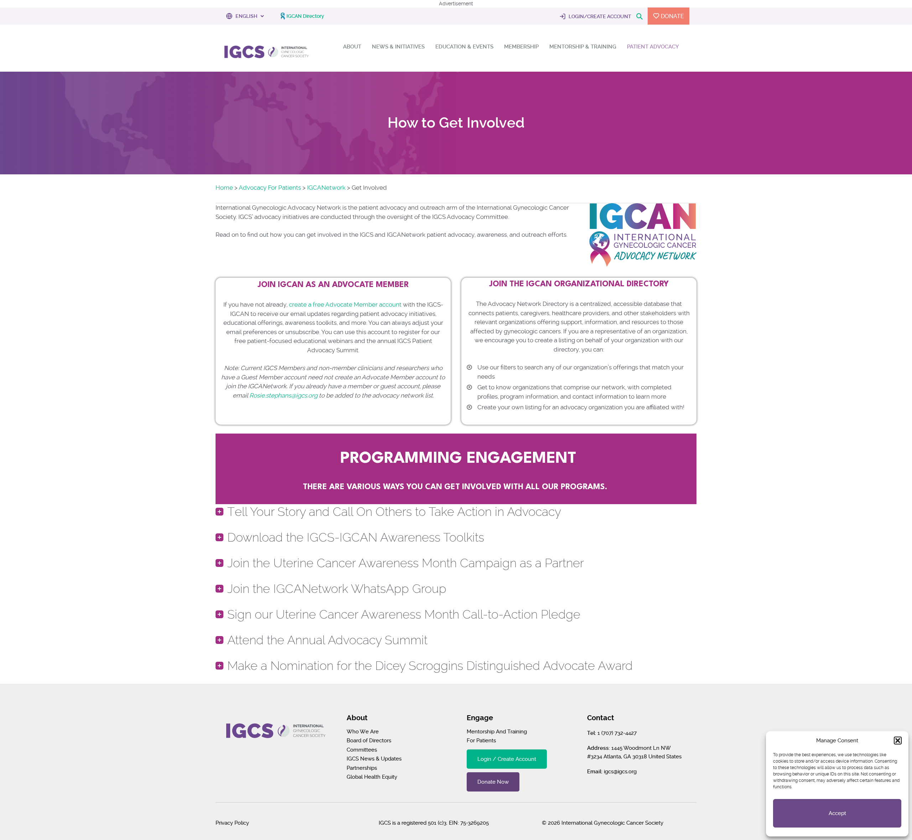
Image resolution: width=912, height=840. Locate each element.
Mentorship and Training (497, 731)
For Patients (481, 740)
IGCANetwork (326, 187)
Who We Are (363, 731)
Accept (837, 813)
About (352, 47)
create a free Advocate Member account (345, 304)
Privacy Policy (232, 823)
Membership (521, 47)
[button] (897, 740)
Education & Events (464, 47)
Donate (671, 16)
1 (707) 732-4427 (617, 733)
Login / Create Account (506, 759)
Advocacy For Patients (270, 187)
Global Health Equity (372, 777)
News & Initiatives (398, 47)
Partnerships (362, 768)
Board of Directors (369, 740)
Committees (362, 750)
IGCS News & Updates (374, 759)
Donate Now (493, 782)
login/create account (599, 16)
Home (224, 187)
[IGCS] (266, 51)
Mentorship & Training (582, 47)
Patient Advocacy (653, 47)
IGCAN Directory (305, 16)
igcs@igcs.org (620, 771)
